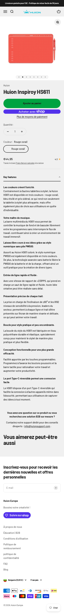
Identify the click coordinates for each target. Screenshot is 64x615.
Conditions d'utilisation (15, 538)
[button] (32, 177)
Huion (6, 85)
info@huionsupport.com (37, 426)
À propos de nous (12, 526)
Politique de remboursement (12, 546)
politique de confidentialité (11, 556)
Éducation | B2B (11, 532)
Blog (5, 569)
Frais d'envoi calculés (25, 163)
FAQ (5, 563)
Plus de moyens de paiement (32, 116)
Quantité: (8, 124)
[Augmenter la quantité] (22, 131)
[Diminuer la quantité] (8, 131)
